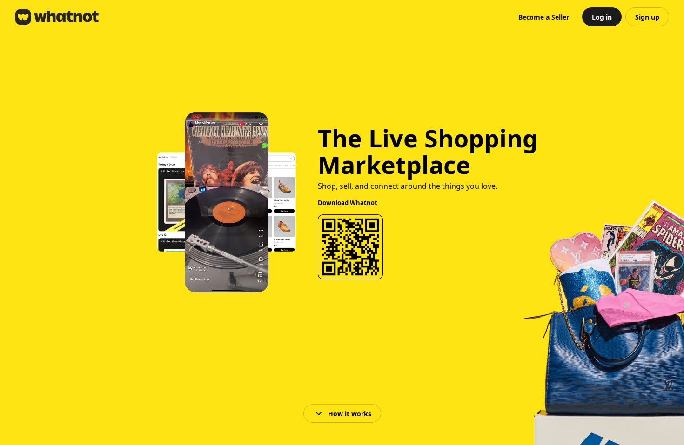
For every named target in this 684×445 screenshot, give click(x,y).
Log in (602, 17)
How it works (349, 413)
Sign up (647, 17)
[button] (543, 16)
